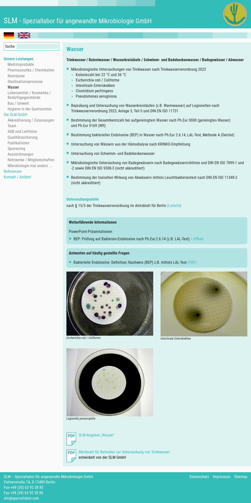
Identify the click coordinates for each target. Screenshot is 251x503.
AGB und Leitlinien (22, 131)
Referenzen (13, 171)
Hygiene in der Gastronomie (30, 109)
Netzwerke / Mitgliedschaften (31, 160)
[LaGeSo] (174, 205)
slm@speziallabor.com (21, 498)
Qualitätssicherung (23, 137)
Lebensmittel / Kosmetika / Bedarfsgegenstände (29, 95)
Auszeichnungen (21, 154)
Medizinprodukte (21, 64)
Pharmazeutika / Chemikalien (31, 70)
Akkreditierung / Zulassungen (31, 120)
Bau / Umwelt (18, 103)
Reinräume (16, 76)
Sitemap (240, 476)
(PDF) (192, 262)
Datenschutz (199, 476)
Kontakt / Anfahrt (17, 177)
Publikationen (18, 143)
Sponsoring (16, 148)
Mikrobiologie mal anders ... (30, 165)
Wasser (13, 87)
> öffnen (197, 239)
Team (12, 126)
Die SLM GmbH (15, 114)
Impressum (221, 476)
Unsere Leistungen (18, 59)
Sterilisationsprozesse (25, 81)
